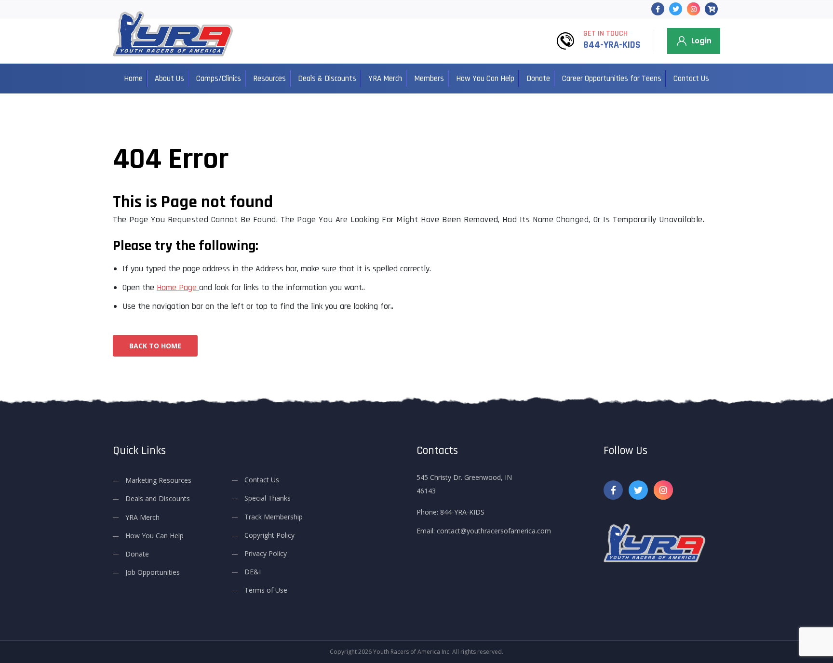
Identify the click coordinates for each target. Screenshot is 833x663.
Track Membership (273, 516)
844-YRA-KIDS (612, 45)
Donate (538, 78)
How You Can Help (485, 78)
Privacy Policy (265, 553)
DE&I (252, 571)
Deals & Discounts (327, 78)
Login (701, 41)
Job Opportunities (152, 572)
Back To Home (155, 345)
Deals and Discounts (157, 498)
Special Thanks (267, 498)
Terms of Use (265, 590)
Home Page (178, 287)
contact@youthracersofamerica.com (494, 530)
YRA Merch (385, 78)
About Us (169, 78)
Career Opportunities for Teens (611, 78)
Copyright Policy (269, 535)
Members (429, 78)
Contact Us (691, 78)
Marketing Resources (158, 480)
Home (133, 78)
